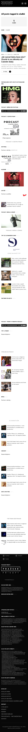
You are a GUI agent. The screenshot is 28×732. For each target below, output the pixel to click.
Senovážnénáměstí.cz (8, 671)
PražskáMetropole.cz (8, 619)
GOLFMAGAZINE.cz (6, 635)
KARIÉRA (3, 712)
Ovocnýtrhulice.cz (7, 663)
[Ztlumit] (21, 111)
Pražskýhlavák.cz (7, 668)
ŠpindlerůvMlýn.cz (20, 620)
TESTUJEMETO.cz (16, 629)
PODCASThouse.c (6, 623)
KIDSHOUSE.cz (5, 638)
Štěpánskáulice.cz (7, 673)
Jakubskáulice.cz (19, 654)
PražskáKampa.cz (16, 590)
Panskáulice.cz (18, 663)
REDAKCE (3, 709)
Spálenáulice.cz (19, 672)
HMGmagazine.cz (18, 622)
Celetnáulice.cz (16, 651)
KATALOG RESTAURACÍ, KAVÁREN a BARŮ (12, 701)
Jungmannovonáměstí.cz (9, 657)
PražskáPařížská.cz (7, 620)
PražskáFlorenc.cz (7, 665)
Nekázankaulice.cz (7, 662)
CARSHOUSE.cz (5, 633)
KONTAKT (4, 719)
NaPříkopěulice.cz (7, 661)
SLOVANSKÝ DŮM (14, 420)
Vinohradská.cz (18, 588)
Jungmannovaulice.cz (8, 656)
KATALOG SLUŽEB (6, 694)
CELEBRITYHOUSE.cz (15, 633)
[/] (22, 3)
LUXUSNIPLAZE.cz (17, 639)
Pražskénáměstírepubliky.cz (10, 667)
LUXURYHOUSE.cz (6, 639)
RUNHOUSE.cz (16, 641)
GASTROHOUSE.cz (17, 634)
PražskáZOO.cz (5, 590)
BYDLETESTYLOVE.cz (7, 630)
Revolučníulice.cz (7, 670)
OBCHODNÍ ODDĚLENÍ (7, 714)
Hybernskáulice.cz (7, 654)
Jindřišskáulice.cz (7, 655)
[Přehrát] (3, 111)
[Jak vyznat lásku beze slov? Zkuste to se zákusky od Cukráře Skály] (14, 43)
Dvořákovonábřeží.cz (18, 652)
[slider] (24, 111)
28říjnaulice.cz (5, 651)
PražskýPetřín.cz (6, 591)
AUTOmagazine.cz (6, 622)
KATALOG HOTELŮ (6, 696)
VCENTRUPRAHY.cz (6, 613)
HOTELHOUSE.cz (18, 630)
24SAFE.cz (14, 150)
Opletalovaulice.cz (20, 662)
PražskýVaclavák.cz (20, 668)
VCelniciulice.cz (6, 675)
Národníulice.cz (18, 661)
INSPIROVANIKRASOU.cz (17, 636)
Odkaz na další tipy (14, 253)
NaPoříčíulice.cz (19, 660)
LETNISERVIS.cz (14, 638)
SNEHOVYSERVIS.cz (6, 644)
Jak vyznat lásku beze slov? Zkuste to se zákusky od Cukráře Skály (13, 59)
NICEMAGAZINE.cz (6, 641)
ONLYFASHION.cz (5, 629)
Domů (2, 30)
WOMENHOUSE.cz (7, 631)
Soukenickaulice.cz (7, 672)
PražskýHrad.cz (6, 587)
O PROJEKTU (4, 707)
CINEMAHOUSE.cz (6, 634)
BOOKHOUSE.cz (16, 631)
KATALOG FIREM (5, 692)
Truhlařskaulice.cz (19, 673)
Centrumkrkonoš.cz (7, 621)
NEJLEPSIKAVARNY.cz (16, 640)
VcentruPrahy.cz (17, 587)
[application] (14, 111)
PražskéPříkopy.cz (20, 619)
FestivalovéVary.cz (20, 621)
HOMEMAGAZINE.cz (18, 635)
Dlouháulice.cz (6, 652)
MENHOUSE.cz (5, 640)
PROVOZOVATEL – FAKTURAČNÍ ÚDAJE (11, 716)
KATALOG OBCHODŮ (6, 699)
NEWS (2, 54)
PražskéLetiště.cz (6, 588)
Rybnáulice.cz (18, 670)
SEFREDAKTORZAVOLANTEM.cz (10, 642)
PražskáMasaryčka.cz (8, 666)
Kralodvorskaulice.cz (8, 658)
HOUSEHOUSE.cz (6, 636)
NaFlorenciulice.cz (7, 660)
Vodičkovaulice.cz (17, 675)
